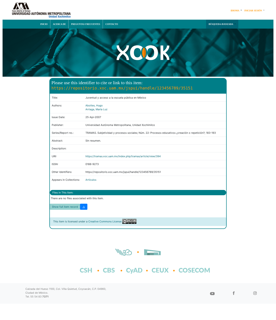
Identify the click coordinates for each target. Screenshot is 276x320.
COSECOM (187, 270)
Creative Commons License (105, 221)
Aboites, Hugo (94, 105)
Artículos (90, 179)
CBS (109, 270)
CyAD (134, 270)
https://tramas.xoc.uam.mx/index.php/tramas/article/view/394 (123, 156)
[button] (236, 10)
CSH (86, 270)
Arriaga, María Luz (96, 109)
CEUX (160, 270)
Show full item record (65, 206)
